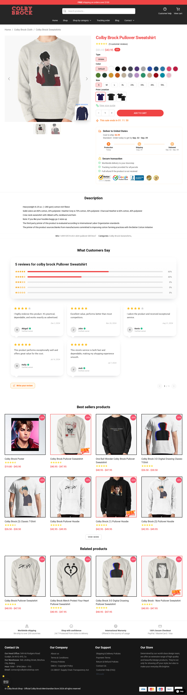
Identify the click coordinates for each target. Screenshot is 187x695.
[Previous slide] (9, 79)
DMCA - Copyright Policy (62, 666)
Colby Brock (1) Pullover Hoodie (112, 521)
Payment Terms (103, 657)
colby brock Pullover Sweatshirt (66, 458)
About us (55, 653)
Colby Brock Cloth (23, 29)
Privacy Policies (58, 662)
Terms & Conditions (59, 657)
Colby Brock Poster (14, 458)
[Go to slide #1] (40, 129)
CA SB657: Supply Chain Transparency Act (70, 670)
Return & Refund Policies (107, 662)
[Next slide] (87, 79)
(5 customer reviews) (118, 44)
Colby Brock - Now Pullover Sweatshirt (161, 600)
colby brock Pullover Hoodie (64, 521)
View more (93, 537)
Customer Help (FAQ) (105, 670)
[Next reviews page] (173, 386)
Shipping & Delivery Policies (108, 653)
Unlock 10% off (5, 682)
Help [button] (181, 691)
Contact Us (101, 666)
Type (98, 54)
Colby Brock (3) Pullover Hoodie (157, 521)
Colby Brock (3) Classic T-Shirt (20, 521)
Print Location (102, 89)
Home (8, 29)
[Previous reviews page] (159, 386)
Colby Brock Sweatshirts (48, 29)
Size (98, 80)
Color (98, 64)
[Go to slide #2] (56, 129)
